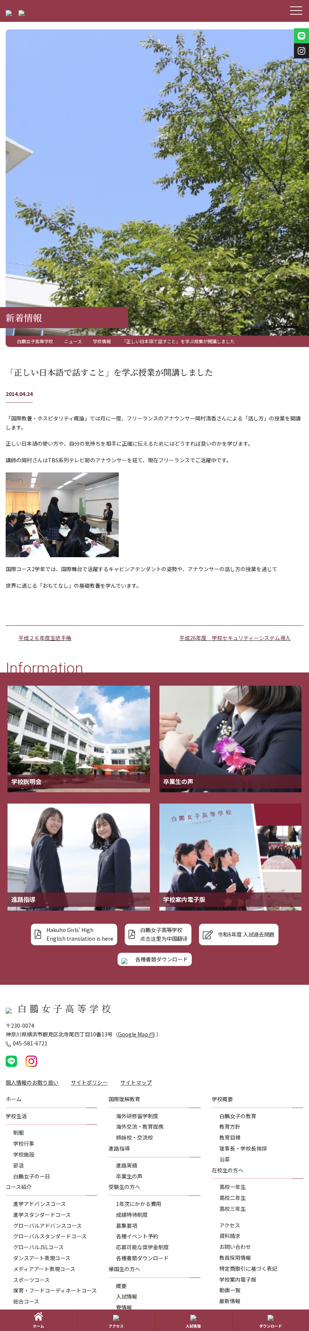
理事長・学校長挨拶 (243, 1148)
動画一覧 (229, 1290)
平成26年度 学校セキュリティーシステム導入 (235, 638)
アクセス (229, 1225)
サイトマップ (136, 1082)
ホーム (38, 1326)
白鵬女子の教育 (237, 1116)
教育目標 (229, 1137)
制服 (18, 1132)
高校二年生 (232, 1197)
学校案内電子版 (237, 1279)
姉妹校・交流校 (134, 1137)
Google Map (133, 1034)
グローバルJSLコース (38, 1247)
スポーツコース (31, 1280)
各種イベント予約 (137, 1236)
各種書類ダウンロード (142, 1258)
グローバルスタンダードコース (50, 1236)
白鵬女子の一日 (31, 1176)
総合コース (26, 1301)
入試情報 (126, 1296)
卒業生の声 (129, 1176)
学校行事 (23, 1143)
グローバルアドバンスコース (47, 1225)
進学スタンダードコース (42, 1214)
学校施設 (23, 1154)
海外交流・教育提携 (140, 1126)
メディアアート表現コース (44, 1269)
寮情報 (124, 1307)
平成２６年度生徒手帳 (44, 638)
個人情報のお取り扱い (32, 1082)
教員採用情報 (235, 1257)
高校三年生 (232, 1208)
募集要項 (126, 1225)
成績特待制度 (132, 1214)
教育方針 (229, 1126)
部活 (18, 1165)
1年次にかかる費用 (138, 1203)
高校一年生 (232, 1186)
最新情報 (229, 1301)
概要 (121, 1286)
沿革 (224, 1159)
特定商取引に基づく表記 (248, 1268)
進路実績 (126, 1165)
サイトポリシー (89, 1082)
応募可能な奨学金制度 (142, 1247)
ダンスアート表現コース (41, 1258)
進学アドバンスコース (39, 1203)
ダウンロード (270, 1326)
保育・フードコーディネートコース (55, 1290)
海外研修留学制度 (137, 1116)
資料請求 (229, 1235)
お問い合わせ (235, 1246)
